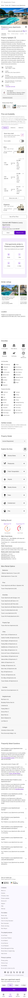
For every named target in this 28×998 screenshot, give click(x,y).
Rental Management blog (7, 948)
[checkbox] (8, 255)
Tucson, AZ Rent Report (14, 773)
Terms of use (4, 963)
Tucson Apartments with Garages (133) (10, 597)
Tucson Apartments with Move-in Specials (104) (12, 585)
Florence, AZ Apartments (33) (8, 674)
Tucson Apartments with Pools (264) (9, 604)
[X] (14, 972)
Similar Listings (14, 33)
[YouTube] (17, 972)
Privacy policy (4, 960)
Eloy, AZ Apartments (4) (6, 671)
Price (8, 33)
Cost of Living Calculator (7, 920)
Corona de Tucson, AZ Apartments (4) (10, 653)
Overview (3, 33)
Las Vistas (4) (4, 721)
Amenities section (19, 789)
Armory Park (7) (5, 711)
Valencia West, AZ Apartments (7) (9, 659)
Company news (5, 895)
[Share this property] (26, 27)
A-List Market (4, 940)
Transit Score (19, 524)
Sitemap (3, 908)
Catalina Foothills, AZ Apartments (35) (10, 637)
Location (22, 33)
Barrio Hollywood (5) (6, 718)
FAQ (2, 906)
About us (3, 890)
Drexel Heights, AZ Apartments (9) (9, 640)
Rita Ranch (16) (5, 699)
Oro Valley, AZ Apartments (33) (8, 678)
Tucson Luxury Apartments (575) (9, 613)
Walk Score (7, 524)
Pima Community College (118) (8, 733)
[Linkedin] (8, 972)
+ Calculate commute (10, 86)
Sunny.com (4, 901)
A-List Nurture (4, 943)
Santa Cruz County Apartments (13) (9, 690)
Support (3, 903)
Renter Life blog (5, 926)
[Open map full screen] (25, 449)
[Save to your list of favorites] (25, 10)
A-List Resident (5, 945)
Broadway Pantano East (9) (7, 702)
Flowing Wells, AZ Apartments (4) (9, 644)
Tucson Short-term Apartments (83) (9, 625)
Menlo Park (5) (4, 715)
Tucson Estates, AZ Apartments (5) (9, 681)
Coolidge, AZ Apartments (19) (8, 665)
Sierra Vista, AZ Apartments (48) (9, 668)
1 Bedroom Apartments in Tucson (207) (10, 573)
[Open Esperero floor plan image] (20, 207)
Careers (3, 893)
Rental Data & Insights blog (8, 951)
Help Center (4, 953)
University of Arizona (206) (7, 730)
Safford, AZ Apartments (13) (7, 662)
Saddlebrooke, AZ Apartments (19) (9, 647)
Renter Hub (4, 915)
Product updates (5, 898)
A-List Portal (4, 935)
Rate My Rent (4, 918)
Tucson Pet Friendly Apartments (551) (10, 616)
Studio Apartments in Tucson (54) (9, 576)
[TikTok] (23, 972)
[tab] (5, 127)
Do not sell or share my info (8, 968)
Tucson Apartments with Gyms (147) (9, 601)
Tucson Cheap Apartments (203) (9, 588)
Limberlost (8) (4, 705)
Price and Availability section (8, 757)
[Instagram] (20, 972)
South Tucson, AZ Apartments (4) (9, 634)
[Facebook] (11, 972)
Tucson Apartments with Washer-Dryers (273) (12, 607)
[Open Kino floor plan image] (20, 149)
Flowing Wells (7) (5, 708)
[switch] (21, 141)
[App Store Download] (5, 882)
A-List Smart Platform (6, 938)
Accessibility (4, 965)
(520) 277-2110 (5, 29)
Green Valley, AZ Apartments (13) (9, 650)
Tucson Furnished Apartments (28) (9, 610)
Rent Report (4, 928)
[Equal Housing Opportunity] (5, 972)
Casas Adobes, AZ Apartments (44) (9, 656)
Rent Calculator (5, 923)
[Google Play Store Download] (14, 882)
